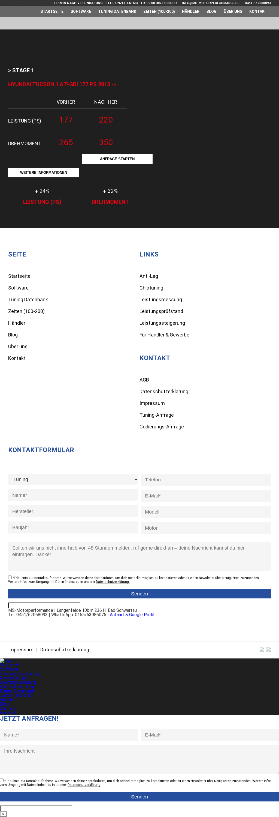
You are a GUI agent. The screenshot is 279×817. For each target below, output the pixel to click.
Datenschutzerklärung (164, 391)
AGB (144, 380)
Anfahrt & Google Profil (132, 614)
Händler (190, 11)
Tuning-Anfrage (157, 415)
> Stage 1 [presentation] (21, 70)
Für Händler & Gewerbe (164, 335)
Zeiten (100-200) (159, 11)
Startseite (51, 11)
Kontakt (258, 11)
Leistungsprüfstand (161, 311)
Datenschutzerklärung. (113, 582)
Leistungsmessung (161, 299)
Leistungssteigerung (162, 323)
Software (81, 11)
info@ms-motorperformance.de (210, 3)
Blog (212, 11)
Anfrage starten (117, 159)
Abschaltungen (14, 678)
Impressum (152, 403)
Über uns (233, 11)
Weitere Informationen (43, 173)
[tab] (21, 70)
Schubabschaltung (17, 686)
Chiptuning (151, 288)
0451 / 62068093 (258, 3)
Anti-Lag (149, 276)
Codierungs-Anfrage (162, 427)
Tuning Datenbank (117, 11)
